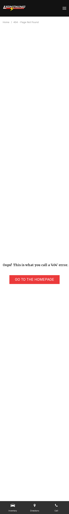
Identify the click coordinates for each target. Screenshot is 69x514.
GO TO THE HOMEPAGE (34, 279)
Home (6, 22)
